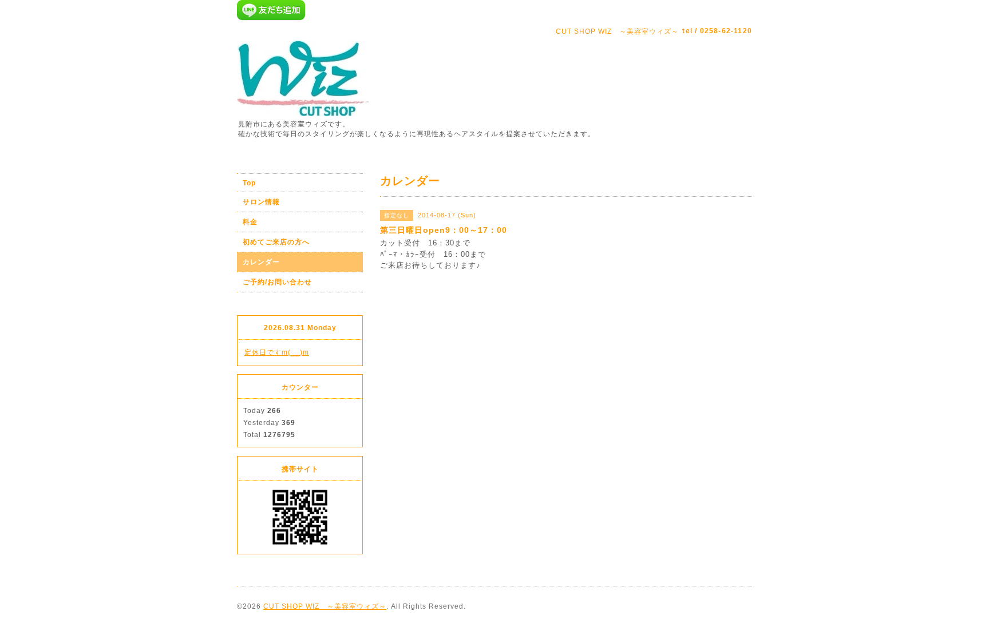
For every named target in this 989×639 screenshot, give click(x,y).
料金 (250, 222)
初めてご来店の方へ (276, 242)
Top (249, 183)
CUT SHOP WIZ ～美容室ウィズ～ (324, 606)
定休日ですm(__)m (276, 352)
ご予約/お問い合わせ (277, 282)
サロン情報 (261, 202)
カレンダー (261, 262)
